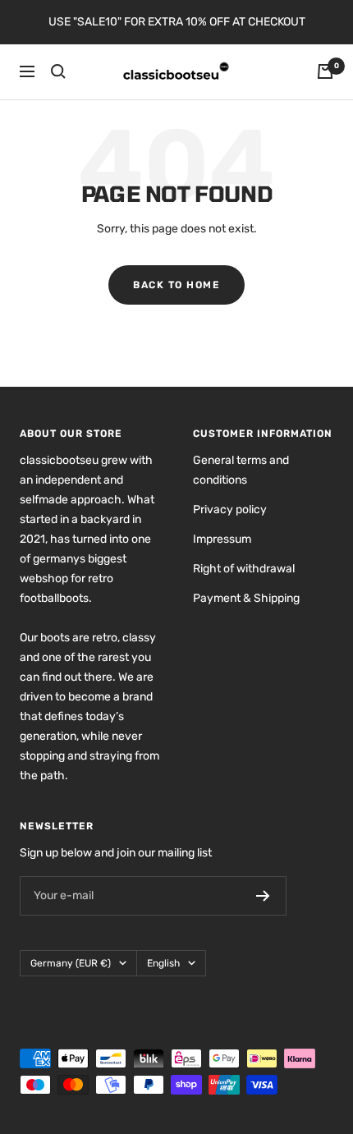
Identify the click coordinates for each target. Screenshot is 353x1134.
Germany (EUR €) (70, 963)
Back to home (176, 285)
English (163, 963)
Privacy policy (230, 509)
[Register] (263, 896)
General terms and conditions (241, 470)
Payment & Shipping (246, 598)
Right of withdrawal (244, 569)
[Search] (58, 71)
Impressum (222, 539)
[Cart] (325, 71)
